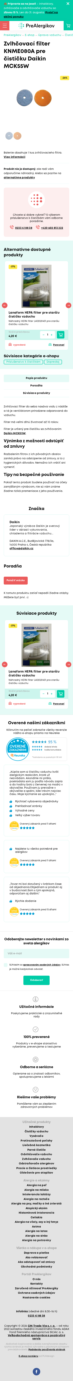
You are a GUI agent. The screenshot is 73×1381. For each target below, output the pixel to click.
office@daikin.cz (21, 548)
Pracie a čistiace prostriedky (36, 1168)
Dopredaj (53, 362)
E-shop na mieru (28, 1356)
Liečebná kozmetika (36, 1145)
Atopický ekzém (37, 1208)
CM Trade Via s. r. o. (41, 1326)
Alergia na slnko (36, 1236)
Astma (36, 1227)
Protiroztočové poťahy (36, 1141)
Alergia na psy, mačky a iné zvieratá (36, 1204)
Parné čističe (36, 1150)
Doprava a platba (36, 1253)
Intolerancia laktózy (36, 1194)
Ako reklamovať (36, 1257)
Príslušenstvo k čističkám (23, 362)
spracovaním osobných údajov (41, 965)
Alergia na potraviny (36, 1240)
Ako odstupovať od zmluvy (36, 1262)
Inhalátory (36, 1127)
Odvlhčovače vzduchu (36, 1154)
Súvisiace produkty (36, 393)
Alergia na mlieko (36, 1190)
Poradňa (36, 386)
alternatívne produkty (19, 178)
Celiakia (36, 1217)
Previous (4, 305)
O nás (37, 1279)
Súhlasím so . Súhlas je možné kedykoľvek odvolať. (39, 967)
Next (68, 305)
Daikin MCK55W (15, 433)
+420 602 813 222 (52, 228)
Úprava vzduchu (49, 35)
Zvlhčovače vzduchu (36, 1159)
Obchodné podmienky (36, 1267)
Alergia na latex (36, 1231)
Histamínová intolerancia (36, 1213)
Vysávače (36, 1136)
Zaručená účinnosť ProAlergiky (36, 1288)
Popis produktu (36, 378)
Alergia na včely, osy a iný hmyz (36, 1222)
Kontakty (36, 1284)
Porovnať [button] (58, 345)
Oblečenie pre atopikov (36, 1173)
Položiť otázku (16, 580)
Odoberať (36, 980)
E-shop (29, 35)
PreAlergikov (12, 35)
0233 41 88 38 (23, 228)
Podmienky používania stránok (46, 1350)
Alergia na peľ (36, 1185)
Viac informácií (14, 157)
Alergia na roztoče (36, 1199)
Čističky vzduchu (36, 1131)
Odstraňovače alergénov (36, 1164)
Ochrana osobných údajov (36, 1293)
